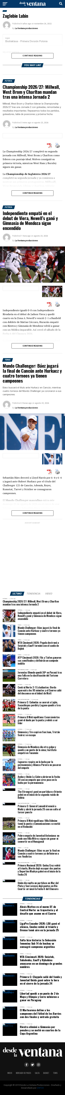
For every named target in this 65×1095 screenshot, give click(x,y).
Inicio (9, 1072)
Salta (37, 1072)
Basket (46, 1072)
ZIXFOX (40, 1088)
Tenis (55, 1072)
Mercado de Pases (23, 1072)
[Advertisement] (32, 556)
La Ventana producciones (26, 28)
